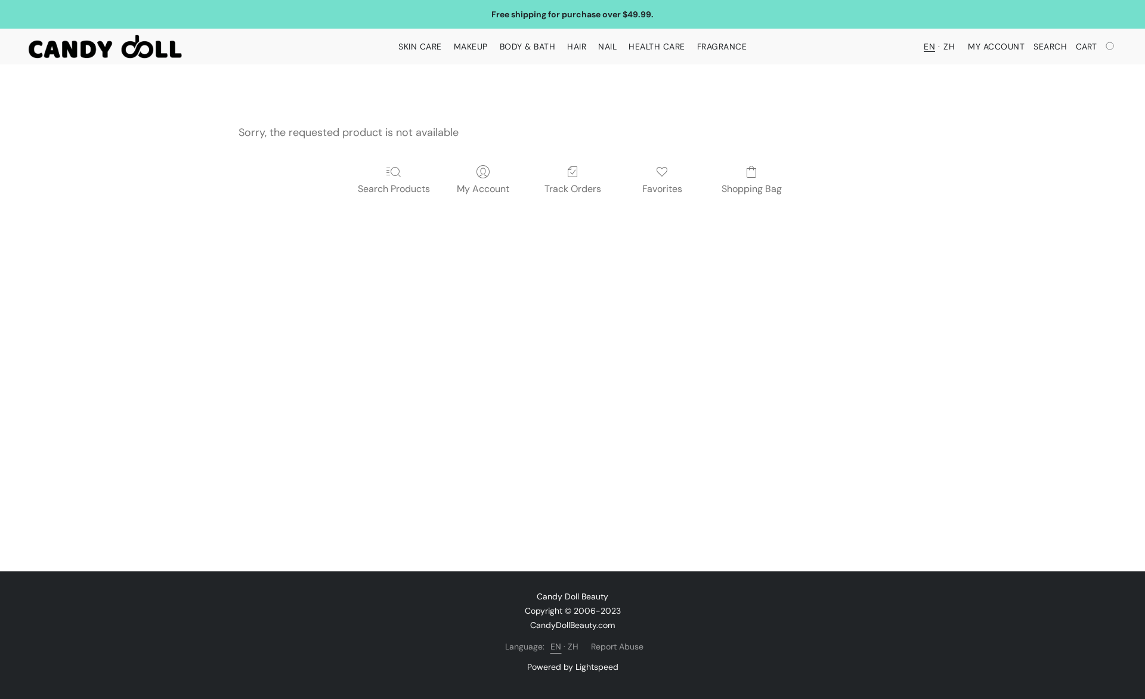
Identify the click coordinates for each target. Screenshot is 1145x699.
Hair (576, 46)
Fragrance (722, 46)
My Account (483, 189)
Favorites (662, 189)
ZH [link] (573, 646)
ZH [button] (949, 46)
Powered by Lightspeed (572, 666)
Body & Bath (528, 46)
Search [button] (1050, 46)
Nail (607, 46)
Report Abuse (617, 646)
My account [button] (996, 46)
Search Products (394, 189)
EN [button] (929, 46)
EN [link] (556, 646)
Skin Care (420, 46)
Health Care (657, 46)
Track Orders (572, 189)
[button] (105, 46)
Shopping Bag (752, 189)
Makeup (471, 46)
